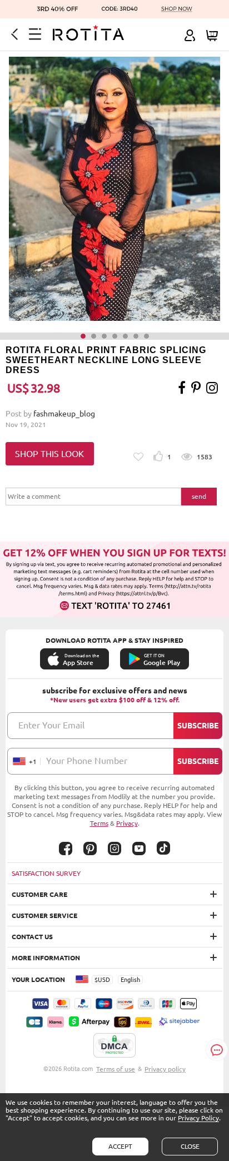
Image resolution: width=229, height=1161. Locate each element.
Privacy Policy (198, 1118)
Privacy (127, 823)
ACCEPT (120, 1146)
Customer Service (44, 915)
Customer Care (39, 894)
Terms (99, 823)
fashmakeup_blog (64, 413)
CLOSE (190, 1146)
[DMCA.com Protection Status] (114, 1046)
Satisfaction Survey (46, 873)
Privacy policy (165, 1069)
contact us (32, 936)
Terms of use (115, 1069)
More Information (46, 957)
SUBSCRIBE (197, 725)
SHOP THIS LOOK (49, 454)
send (199, 496)
